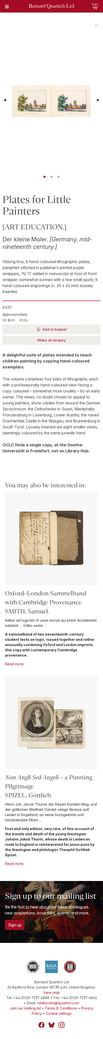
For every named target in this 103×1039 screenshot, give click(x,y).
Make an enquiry (52, 340)
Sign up (15, 924)
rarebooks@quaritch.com (58, 1003)
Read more (14, 664)
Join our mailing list (25, 1008)
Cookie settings (59, 1013)
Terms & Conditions (61, 1008)
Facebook (41, 1025)
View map (51, 992)
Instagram (61, 1025)
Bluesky (51, 1025)
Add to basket (54, 329)
